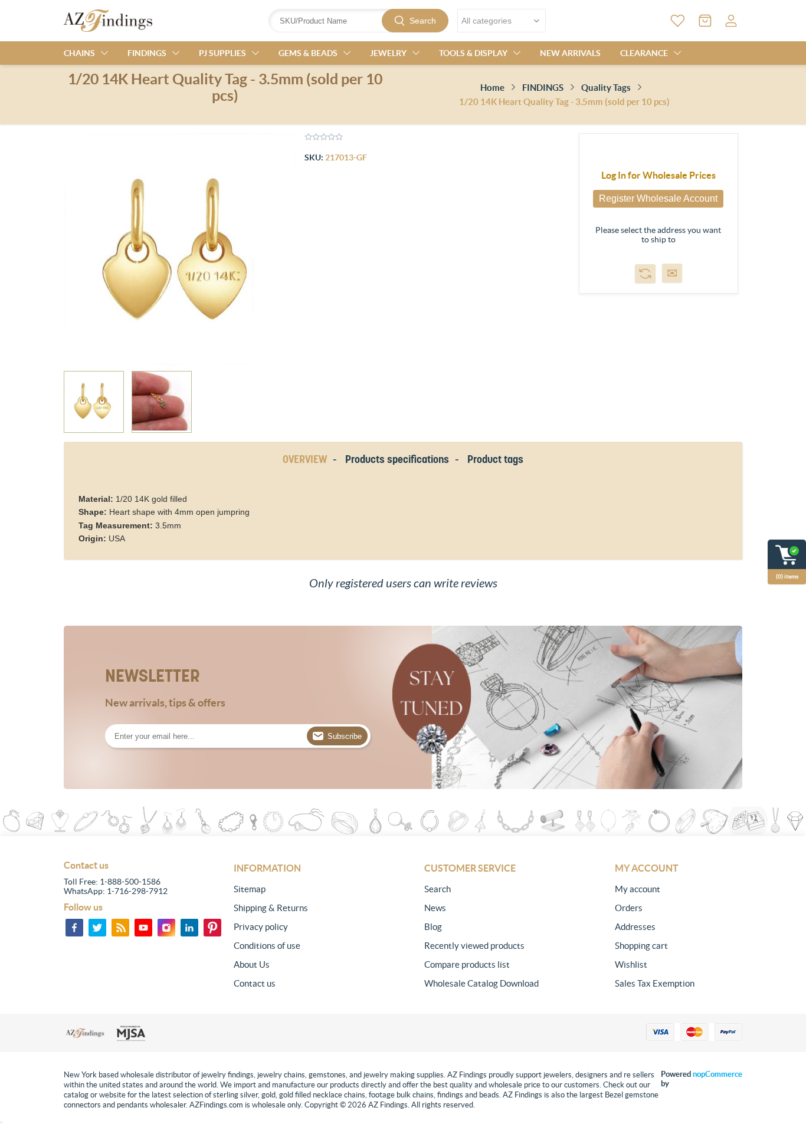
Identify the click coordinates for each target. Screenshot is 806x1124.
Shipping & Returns (271, 908)
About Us (252, 964)
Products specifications (397, 459)
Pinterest (212, 927)
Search (422, 20)
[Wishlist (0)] (677, 21)
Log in (731, 21)
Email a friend (672, 273)
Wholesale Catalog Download (481, 983)
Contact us (255, 983)
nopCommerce (717, 1074)
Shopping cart (641, 946)
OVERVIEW (305, 459)
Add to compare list (645, 273)
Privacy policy (261, 927)
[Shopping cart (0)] (705, 21)
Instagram (166, 927)
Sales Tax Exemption (654, 983)
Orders (629, 908)
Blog (433, 927)
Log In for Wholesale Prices (658, 175)
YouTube (143, 927)
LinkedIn (189, 927)
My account (637, 889)
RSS (120, 927)
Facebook (74, 927)
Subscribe (344, 736)
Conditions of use (267, 946)
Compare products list (467, 964)
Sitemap (250, 889)
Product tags (495, 459)
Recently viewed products (474, 946)
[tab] (307, 460)
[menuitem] (297, 889)
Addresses (635, 927)
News (435, 908)
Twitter (97, 927)
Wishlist (631, 964)
